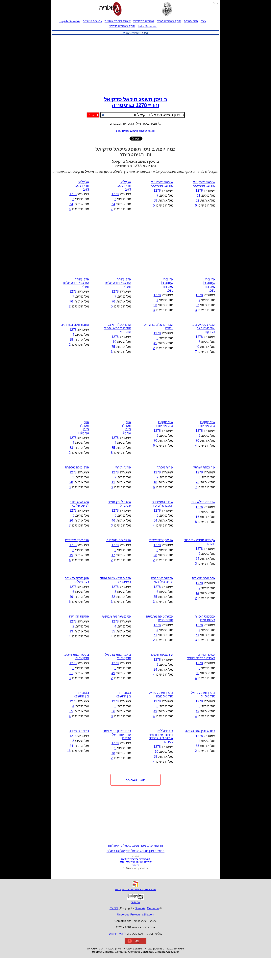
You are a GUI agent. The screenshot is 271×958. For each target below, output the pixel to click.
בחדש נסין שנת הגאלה (200, 731)
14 (197, 593)
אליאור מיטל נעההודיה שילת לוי (162, 580)
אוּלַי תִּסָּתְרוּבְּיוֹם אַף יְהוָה (164, 423)
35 (113, 631)
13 (71, 631)
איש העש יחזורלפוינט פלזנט (79, 503)
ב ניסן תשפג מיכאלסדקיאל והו (76, 656)
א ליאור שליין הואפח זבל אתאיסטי (204, 183)
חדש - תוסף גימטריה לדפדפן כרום (135, 889)
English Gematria (69, 21)
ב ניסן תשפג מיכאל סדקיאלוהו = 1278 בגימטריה (135, 102)
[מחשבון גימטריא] (110, 9)
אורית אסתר (165, 467)
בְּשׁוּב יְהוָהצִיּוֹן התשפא (123, 694)
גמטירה (114, 908)
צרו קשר (135, 902)
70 (197, 440)
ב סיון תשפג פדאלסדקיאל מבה (161, 694)
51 (197, 635)
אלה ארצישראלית (203, 578)
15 (71, 555)
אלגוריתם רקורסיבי (118, 540)
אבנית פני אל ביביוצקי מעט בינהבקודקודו (203, 328)
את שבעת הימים (162, 654)
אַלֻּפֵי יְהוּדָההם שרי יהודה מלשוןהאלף (75, 283)
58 (155, 200)
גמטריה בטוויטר (92, 21)
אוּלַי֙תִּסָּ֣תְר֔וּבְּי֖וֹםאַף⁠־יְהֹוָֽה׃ (83, 427)
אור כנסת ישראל (204, 467)
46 (113, 520)
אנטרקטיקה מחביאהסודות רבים (159, 618)
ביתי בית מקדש (79, 731)
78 (113, 753)
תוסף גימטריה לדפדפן (122, 26)
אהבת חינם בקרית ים (75, 324)
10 (114, 341)
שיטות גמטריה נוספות (118, 21)
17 (113, 555)
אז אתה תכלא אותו (203, 502)
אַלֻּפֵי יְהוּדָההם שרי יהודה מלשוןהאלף (118, 283)
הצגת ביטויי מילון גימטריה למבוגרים (134, 123)
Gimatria (140, 908)
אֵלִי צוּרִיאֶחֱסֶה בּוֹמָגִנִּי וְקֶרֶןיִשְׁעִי (209, 285)
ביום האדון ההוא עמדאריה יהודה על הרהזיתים (117, 734)
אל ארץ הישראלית (161, 540)
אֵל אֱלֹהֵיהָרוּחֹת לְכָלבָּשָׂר (82, 185)
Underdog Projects (128, 914)
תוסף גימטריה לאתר (169, 21)
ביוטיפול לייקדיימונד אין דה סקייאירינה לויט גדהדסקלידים (161, 736)
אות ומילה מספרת (77, 467)
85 (113, 447)
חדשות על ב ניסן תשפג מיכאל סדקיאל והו (135, 845)
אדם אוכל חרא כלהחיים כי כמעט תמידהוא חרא (117, 328)
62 (197, 200)
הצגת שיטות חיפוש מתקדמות (135, 130)
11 (198, 195)
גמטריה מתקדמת (143, 21)
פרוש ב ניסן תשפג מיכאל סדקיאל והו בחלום (135, 851)
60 (197, 673)
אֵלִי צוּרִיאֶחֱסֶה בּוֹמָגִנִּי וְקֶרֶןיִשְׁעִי (167, 285)
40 (197, 346)
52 (113, 596)
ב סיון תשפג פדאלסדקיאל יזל (203, 694)
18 (71, 339)
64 (113, 204)
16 (197, 517)
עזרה (203, 21)
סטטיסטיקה (191, 21)
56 (113, 711)
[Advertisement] (135, 65)
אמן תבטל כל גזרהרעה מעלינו (77, 580)
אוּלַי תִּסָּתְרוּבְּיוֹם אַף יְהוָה (206, 423)
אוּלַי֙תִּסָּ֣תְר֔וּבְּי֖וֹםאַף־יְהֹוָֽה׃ (125, 427)
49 (71, 596)
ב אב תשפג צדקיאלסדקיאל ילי (118, 656)
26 (197, 482)
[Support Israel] (135, 35)
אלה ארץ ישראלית (77, 540)
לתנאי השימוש (117, 933)
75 (113, 346)
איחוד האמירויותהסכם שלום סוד (162, 503)
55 (155, 596)
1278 (199, 190)
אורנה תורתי (123, 467)
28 (71, 482)
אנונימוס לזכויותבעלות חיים (205, 618)
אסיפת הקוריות (79, 616)
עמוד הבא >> (135, 779)
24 (197, 558)
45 (155, 343)
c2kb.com (148, 914)
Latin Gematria (147, 26)
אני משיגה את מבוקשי (116, 616)
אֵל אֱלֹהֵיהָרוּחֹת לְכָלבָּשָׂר (124, 185)
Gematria (153, 908)
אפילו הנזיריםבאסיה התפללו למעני (201, 656)
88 (71, 447)
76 (113, 301)
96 (197, 305)
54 (155, 520)
